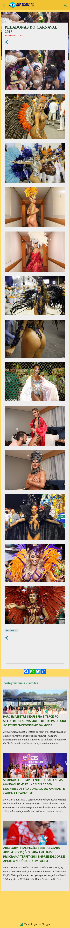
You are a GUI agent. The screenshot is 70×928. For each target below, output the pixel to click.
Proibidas (11, 630)
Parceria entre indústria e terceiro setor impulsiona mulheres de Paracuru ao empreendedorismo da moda (34, 721)
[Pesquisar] (65, 5)
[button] (7, 42)
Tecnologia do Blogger (37, 924)
